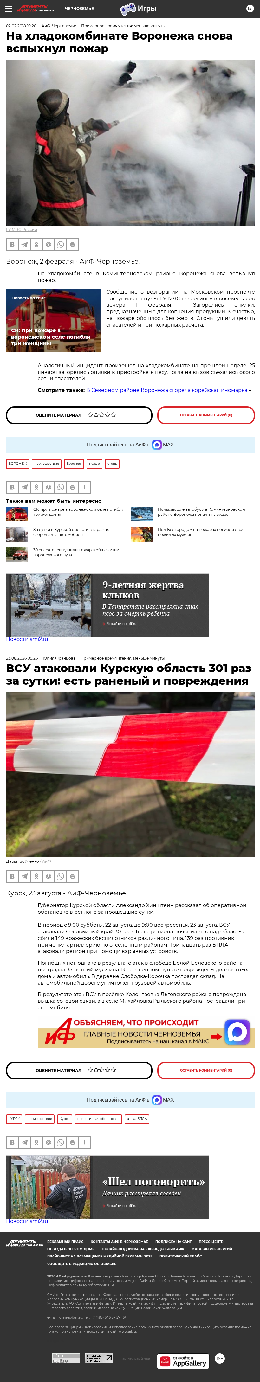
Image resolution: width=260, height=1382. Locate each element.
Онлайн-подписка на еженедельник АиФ (143, 1249)
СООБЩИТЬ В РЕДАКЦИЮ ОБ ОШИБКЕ (81, 1264)
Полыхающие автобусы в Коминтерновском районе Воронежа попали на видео (201, 512)
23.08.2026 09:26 (22, 658)
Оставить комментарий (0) (206, 415)
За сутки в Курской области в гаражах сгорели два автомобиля (71, 532)
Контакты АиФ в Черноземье (119, 1242)
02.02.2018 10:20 (21, 25)
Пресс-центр (211, 1242)
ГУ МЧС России (21, 229)
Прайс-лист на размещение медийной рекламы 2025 (99, 1256)
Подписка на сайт (173, 1242)
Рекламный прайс (65, 1242)
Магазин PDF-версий (212, 1249)
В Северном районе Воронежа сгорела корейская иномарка (166, 390)
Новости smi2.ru (27, 639)
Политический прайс (180, 1256)
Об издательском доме (70, 1249)
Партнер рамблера (135, 1358)
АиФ (46, 861)
